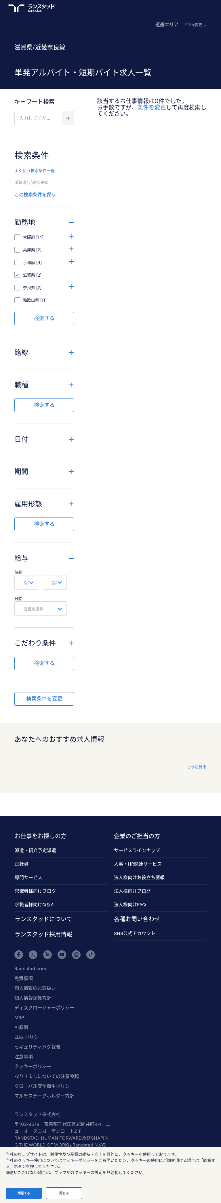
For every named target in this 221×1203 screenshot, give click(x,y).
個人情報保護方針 (32, 997)
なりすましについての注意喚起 (46, 1076)
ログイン (192, 9)
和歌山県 (31, 300)
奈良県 (29, 287)
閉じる (64, 1193)
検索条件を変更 (44, 698)
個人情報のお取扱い (35, 988)
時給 (18, 572)
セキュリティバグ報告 (37, 1046)
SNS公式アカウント (134, 933)
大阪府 (29, 237)
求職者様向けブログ (35, 891)
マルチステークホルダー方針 (44, 1095)
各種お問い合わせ (137, 918)
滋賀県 (29, 274)
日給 (18, 598)
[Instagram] (76, 954)
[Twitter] (33, 954)
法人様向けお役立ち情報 (139, 877)
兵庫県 (29, 249)
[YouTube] (62, 954)
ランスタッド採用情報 (43, 934)
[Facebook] (18, 954)
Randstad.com (30, 968)
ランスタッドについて (43, 918)
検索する (44, 318)
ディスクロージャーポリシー (44, 1007)
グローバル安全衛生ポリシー (44, 1086)
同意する (24, 1193)
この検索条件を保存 (35, 194)
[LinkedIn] (47, 954)
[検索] (68, 118)
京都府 (29, 262)
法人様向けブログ (132, 891)
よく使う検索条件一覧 (34, 170)
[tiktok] (90, 954)
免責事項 (23, 978)
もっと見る (196, 766)
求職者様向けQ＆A (34, 904)
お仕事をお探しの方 (40, 835)
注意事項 (23, 1056)
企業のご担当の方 (137, 835)
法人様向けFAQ (130, 904)
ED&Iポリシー (28, 1037)
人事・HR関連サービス (138, 863)
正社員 (21, 863)
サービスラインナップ (137, 850)
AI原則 (21, 1027)
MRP (19, 1017)
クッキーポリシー (32, 1066)
